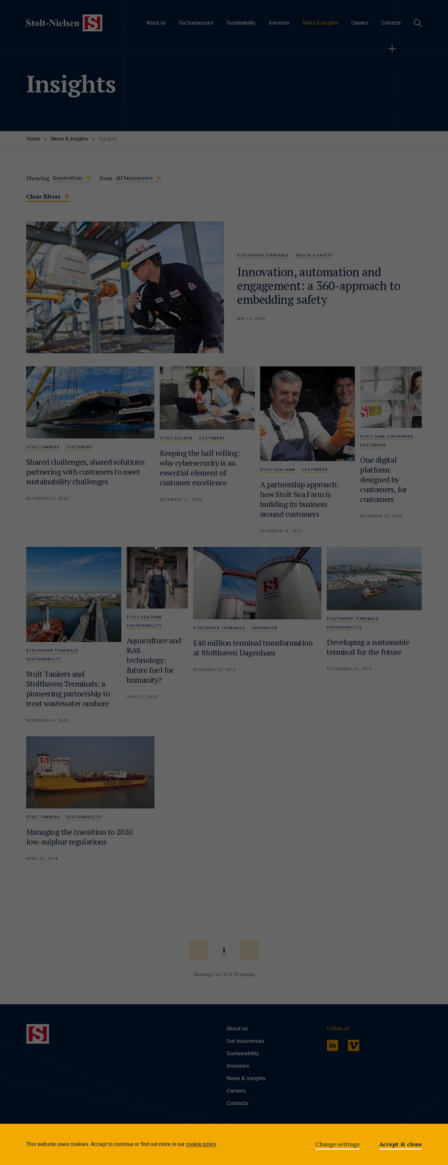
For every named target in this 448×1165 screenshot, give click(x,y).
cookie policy (201, 1144)
